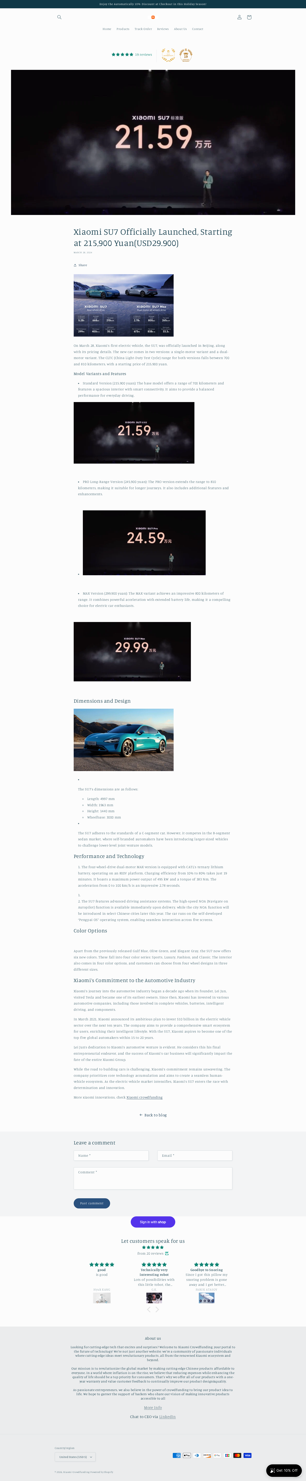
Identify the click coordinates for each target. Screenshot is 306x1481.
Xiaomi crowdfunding (145, 1097)
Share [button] (83, 265)
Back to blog (155, 1114)
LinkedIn (167, 1416)
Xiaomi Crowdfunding (76, 1472)
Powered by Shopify (101, 1472)
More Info (153, 1407)
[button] (59, 17)
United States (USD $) (73, 1457)
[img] (153, 1247)
